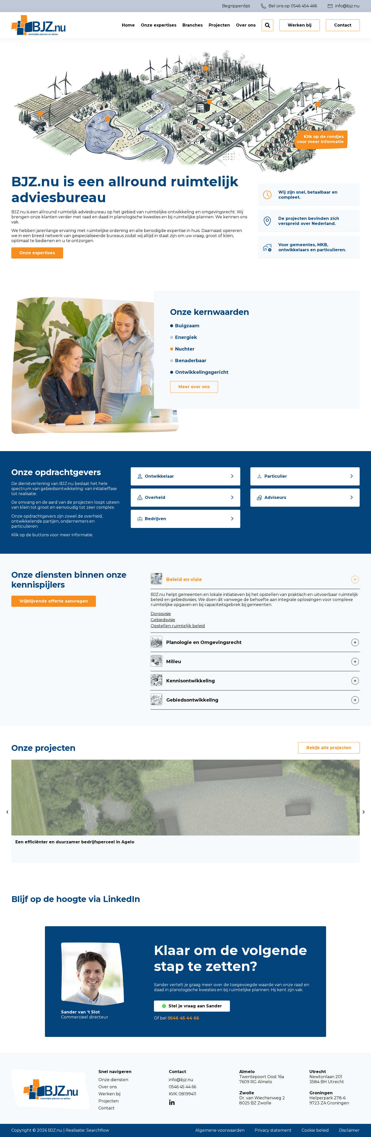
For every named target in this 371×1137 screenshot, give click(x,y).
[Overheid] (140, 498)
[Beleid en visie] (107, 118)
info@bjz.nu (181, 1079)
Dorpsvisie (161, 613)
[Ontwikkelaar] (140, 476)
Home (128, 25)
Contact (106, 1108)
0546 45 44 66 (183, 1018)
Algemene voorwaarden (220, 1130)
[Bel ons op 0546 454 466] (263, 6)
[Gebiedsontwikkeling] (317, 104)
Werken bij (109, 1094)
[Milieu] (40, 113)
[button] (7, 812)
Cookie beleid (315, 1130)
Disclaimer (349, 1130)
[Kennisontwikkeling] (209, 101)
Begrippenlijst (236, 6)
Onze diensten (113, 1079)
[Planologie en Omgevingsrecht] (205, 68)
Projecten (219, 25)
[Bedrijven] (140, 519)
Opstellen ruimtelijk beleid (178, 625)
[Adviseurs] (259, 498)
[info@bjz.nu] (330, 6)
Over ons (246, 25)
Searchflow (97, 1130)
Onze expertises (158, 25)
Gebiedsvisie (163, 619)
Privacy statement (273, 1130)
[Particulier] (259, 476)
